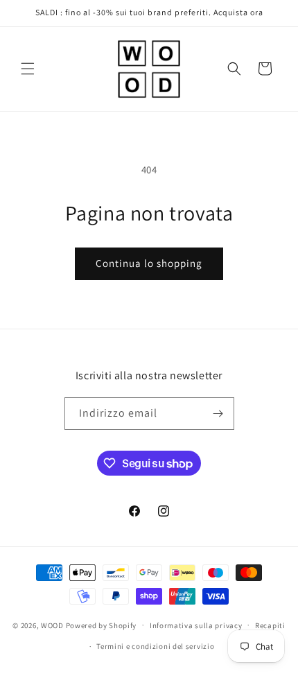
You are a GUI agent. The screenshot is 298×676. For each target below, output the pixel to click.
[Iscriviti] (218, 413)
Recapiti (270, 625)
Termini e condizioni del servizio (155, 646)
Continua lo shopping (149, 263)
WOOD (52, 625)
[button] (27, 68)
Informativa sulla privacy (196, 625)
